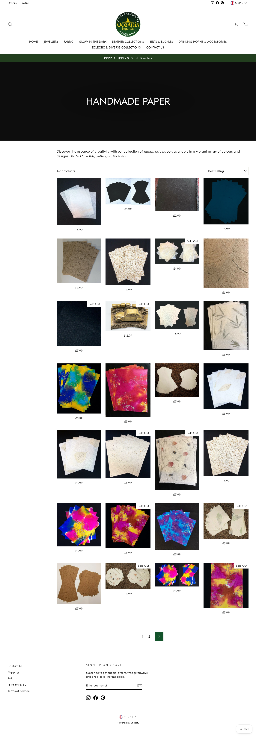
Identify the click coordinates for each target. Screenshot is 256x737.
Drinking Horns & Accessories (203, 41)
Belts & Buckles (161, 41)
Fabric (68, 41)
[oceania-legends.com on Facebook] (95, 697)
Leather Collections (128, 41)
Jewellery (50, 41)
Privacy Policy (16, 684)
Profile (24, 3)
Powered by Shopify (128, 722)
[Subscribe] (139, 685)
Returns (12, 678)
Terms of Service (18, 691)
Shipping (13, 672)
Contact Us (155, 47)
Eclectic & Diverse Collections (116, 47)
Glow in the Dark (92, 41)
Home (33, 41)
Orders (12, 3)
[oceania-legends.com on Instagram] (88, 697)
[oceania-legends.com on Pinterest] (103, 697)
